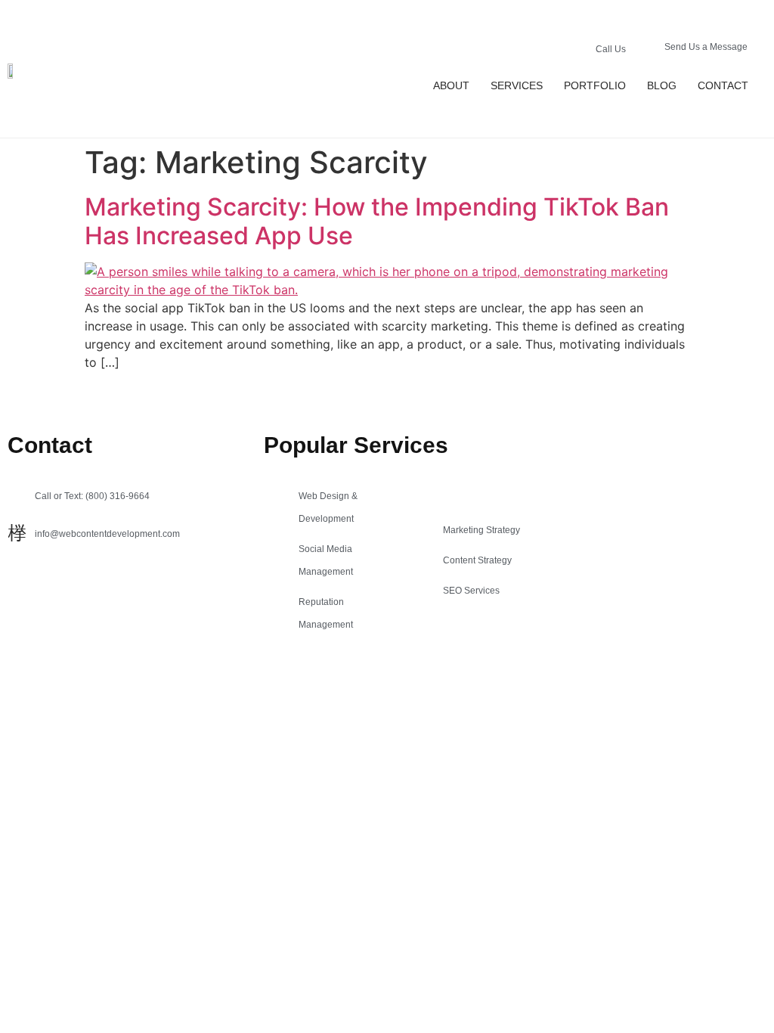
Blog (661, 85)
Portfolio (595, 85)
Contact (723, 85)
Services (517, 85)
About (451, 85)
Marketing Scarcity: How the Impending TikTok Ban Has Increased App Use (377, 221)
